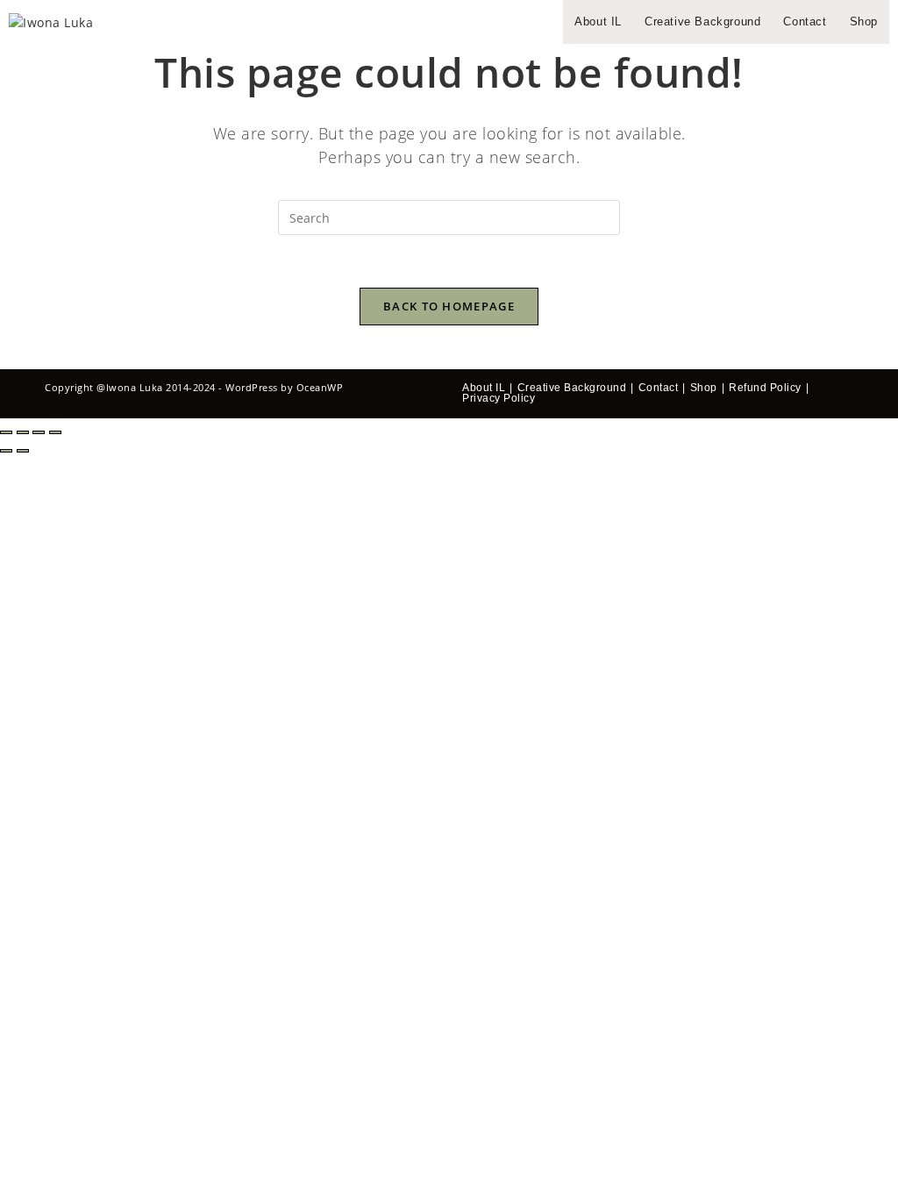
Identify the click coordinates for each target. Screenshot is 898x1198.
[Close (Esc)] (55, 432)
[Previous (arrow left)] (6, 451)
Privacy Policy (498, 398)
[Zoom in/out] (6, 432)
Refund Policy (765, 388)
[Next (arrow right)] (23, 451)
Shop (703, 388)
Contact (658, 388)
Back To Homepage (449, 306)
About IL (483, 388)
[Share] (38, 432)
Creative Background (572, 388)
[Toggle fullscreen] (23, 432)
